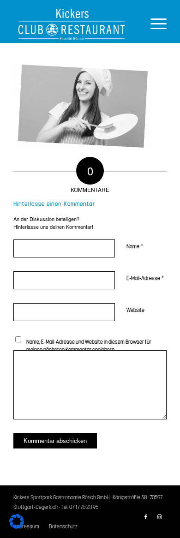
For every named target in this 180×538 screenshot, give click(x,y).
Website (135, 310)
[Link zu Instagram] (160, 517)
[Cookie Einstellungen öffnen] (16, 526)
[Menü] (154, 24)
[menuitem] (61, 527)
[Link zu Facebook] (146, 517)
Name (135, 247)
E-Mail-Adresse (145, 278)
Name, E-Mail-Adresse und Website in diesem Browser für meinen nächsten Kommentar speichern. (88, 346)
